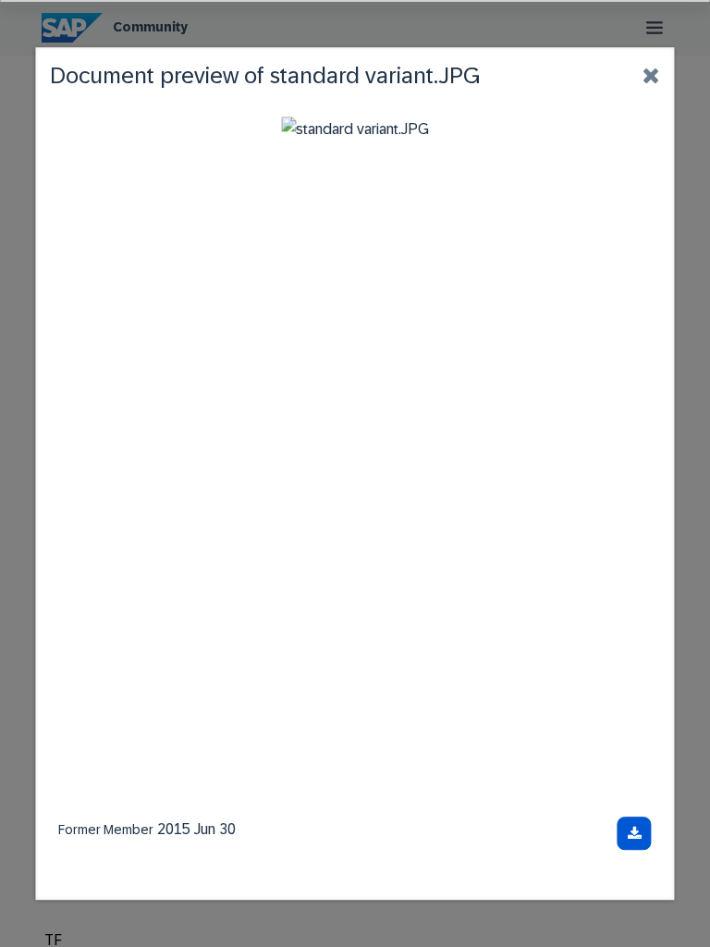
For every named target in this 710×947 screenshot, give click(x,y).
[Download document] (635, 833)
